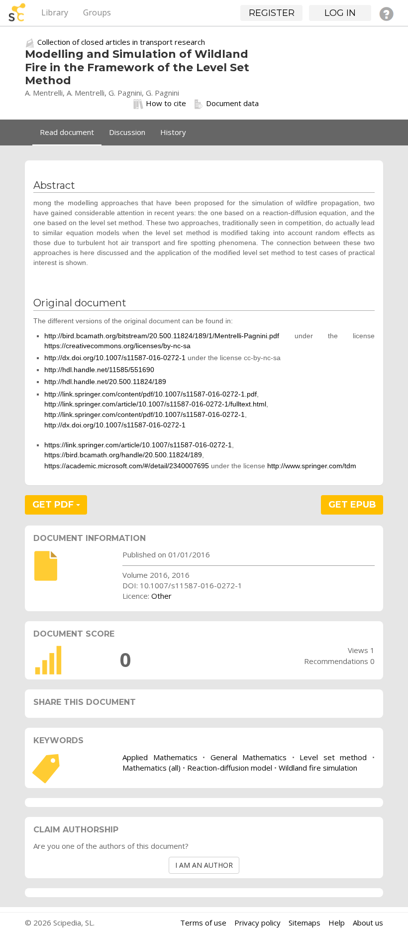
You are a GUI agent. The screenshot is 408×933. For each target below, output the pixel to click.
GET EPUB (352, 504)
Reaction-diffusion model (229, 768)
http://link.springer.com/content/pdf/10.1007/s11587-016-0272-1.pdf (150, 394)
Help (336, 923)
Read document (67, 132)
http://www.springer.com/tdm (311, 466)
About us (368, 923)
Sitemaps (304, 923)
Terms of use (203, 923)
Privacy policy (257, 923)
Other (161, 596)
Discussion (127, 132)
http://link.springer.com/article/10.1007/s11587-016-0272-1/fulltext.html (155, 404)
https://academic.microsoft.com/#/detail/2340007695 (126, 466)
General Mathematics (248, 757)
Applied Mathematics (160, 757)
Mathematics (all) (151, 768)
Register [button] (272, 12)
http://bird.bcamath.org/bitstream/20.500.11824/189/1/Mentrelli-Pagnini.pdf (161, 336)
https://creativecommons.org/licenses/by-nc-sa (117, 346)
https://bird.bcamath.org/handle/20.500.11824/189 (123, 455)
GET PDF (54, 504)
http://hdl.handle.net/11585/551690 (99, 370)
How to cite (166, 103)
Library (54, 12)
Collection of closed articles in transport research (121, 42)
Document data (232, 103)
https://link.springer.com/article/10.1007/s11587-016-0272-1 (138, 445)
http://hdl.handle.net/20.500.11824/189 (105, 382)
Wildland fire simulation (318, 768)
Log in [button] (340, 12)
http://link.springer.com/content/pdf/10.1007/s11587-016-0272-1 (144, 414)
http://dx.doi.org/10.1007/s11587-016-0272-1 (115, 358)
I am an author (204, 865)
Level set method (333, 757)
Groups (97, 12)
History (173, 132)
